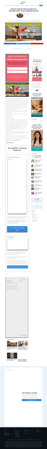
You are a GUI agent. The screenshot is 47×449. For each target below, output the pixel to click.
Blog (32, 212)
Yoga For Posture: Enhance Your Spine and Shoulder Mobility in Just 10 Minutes (23, 357)
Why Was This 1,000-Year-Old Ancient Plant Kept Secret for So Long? (12, 345)
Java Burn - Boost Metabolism (13, 157)
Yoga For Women (34, 221)
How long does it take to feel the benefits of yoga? (12, 357)
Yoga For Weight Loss (35, 220)
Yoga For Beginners (34, 213)
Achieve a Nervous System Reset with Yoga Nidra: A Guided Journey (38, 165)
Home (5, 430)
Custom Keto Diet (10, 237)
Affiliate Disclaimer (38, 87)
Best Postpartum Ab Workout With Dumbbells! (38, 185)
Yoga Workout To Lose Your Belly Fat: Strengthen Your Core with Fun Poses (38, 170)
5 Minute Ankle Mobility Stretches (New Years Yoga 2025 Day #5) (38, 181)
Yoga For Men (17, 432)
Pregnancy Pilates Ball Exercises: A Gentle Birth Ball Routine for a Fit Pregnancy (23, 345)
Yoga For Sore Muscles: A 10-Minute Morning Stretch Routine (38, 177)
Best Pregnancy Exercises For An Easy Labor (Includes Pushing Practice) (38, 161)
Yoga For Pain (34, 216)
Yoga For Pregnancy (34, 217)
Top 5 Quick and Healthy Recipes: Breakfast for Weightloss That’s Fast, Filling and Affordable (38, 156)
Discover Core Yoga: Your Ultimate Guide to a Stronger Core (38, 189)
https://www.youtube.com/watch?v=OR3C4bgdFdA (13, 140)
